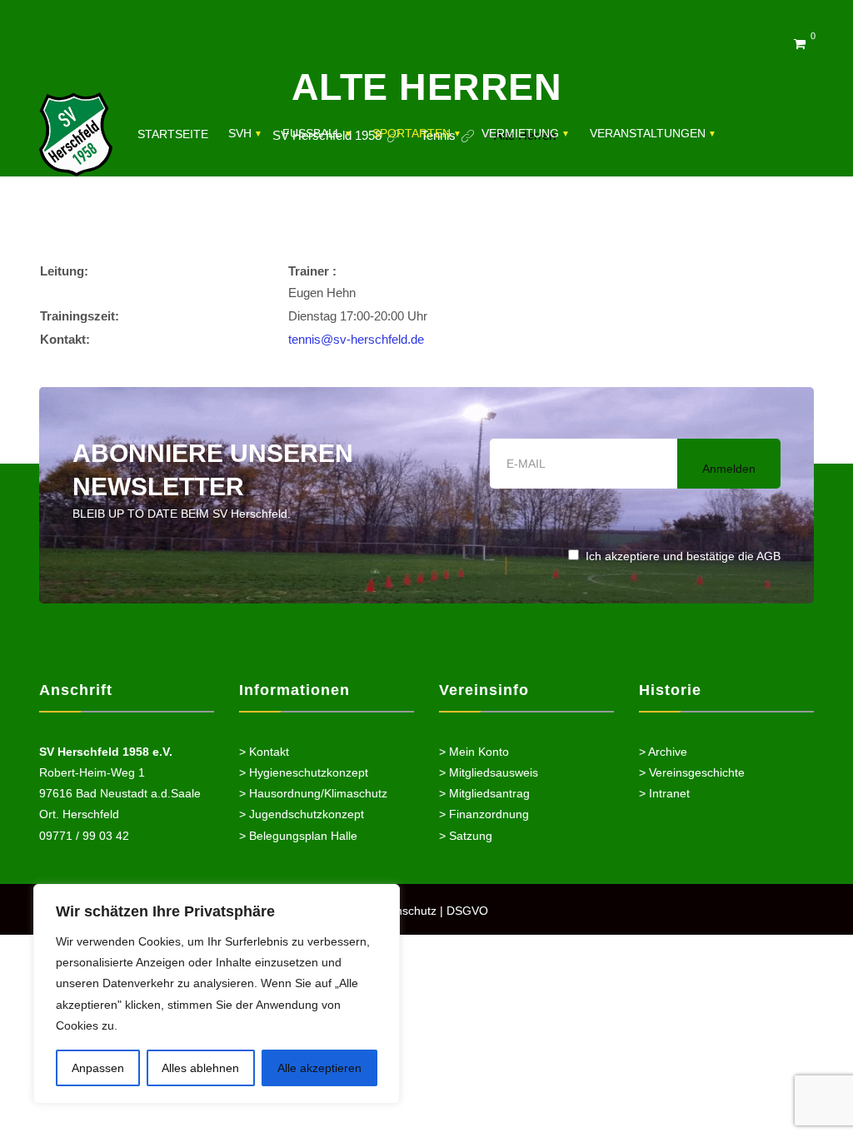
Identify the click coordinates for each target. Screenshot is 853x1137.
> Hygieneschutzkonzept (303, 772)
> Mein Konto (474, 751)
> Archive (663, 751)
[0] (800, 44)
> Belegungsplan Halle (298, 835)
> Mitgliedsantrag (484, 793)
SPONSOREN (174, 224)
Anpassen (98, 1068)
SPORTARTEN (411, 133)
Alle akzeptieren (319, 1068)
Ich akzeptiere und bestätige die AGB (683, 556)
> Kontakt (264, 751)
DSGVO (467, 910)
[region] (216, 994)
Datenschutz (403, 910)
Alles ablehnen (200, 1068)
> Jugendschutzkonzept (301, 814)
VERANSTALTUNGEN (648, 133)
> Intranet (664, 793)
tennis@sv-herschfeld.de (356, 339)
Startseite (172, 134)
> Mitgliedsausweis (488, 772)
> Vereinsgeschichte (692, 772)
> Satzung (465, 835)
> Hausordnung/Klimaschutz (313, 793)
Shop (247, 224)
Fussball (312, 133)
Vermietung (520, 133)
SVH (240, 133)
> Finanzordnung (484, 814)
